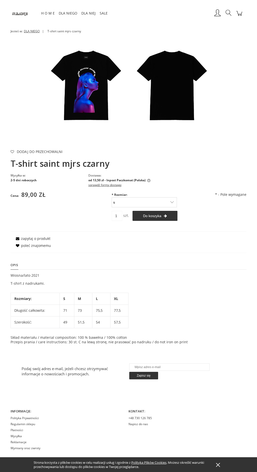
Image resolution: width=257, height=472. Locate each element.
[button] (32, 238)
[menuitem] (48, 13)
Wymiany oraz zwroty (25, 448)
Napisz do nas (138, 424)
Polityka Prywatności (25, 418)
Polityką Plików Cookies (148, 462)
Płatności (17, 430)
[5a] (85, 84)
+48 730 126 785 (140, 418)
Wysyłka (16, 436)
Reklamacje (19, 442)
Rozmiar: (119, 195)
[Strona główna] (25, 13)
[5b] (171, 84)
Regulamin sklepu (23, 424)
